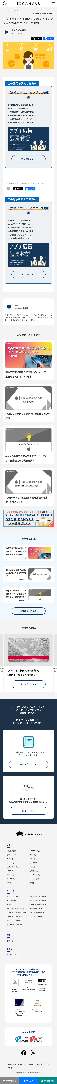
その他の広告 (34, 871)
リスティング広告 (13, 867)
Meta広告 (10, 883)
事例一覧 (10, 941)
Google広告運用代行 (14, 916)
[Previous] (2, 670)
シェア (48, 38)
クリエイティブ (35, 875)
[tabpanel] (28, 663)
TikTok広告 (34, 859)
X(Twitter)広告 (35, 851)
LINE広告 (33, 855)
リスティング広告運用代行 (16, 912)
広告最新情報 (11, 851)
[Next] (55, 670)
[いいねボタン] (8, 189)
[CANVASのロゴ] (28, 3)
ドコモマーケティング (15, 896)
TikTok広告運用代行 (37, 912)
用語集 (32, 883)
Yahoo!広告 (11, 875)
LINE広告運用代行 (36, 908)
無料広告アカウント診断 (15, 908)
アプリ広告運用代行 (37, 916)
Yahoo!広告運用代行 (14, 920)
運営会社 (31, 1065)
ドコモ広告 (11, 863)
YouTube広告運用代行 (15, 924)
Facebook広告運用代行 (38, 896)
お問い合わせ (11, 1080)
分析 (11, 904)
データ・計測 (34, 879)
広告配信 (12, 900)
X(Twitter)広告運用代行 (38, 904)
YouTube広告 (11, 879)
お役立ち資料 (49, 1080)
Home (5, 10)
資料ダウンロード (28, 684)
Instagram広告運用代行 (38, 900)
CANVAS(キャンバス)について (16, 1065)
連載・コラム (11, 855)
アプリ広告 (34, 867)
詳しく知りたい (28, 158)
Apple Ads (33, 863)
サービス (29, 1080)
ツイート (36, 38)
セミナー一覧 (11, 954)
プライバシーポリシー (43, 1065)
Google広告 (11, 871)
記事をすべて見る (28, 611)
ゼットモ (12, 859)
